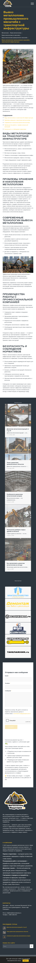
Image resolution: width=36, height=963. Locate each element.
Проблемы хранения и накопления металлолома (17, 120)
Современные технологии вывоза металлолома (17, 122)
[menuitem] (31, 3)
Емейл (7, 676)
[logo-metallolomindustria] (15, 3)
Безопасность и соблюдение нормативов (15, 129)
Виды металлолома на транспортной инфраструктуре (18, 118)
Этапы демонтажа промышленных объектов (17, 931)
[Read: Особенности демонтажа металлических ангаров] (4, 936)
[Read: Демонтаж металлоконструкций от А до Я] (4, 928)
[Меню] (31, 3)
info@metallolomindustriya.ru (14, 913)
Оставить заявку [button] (7, 884)
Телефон (7, 683)
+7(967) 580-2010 (12, 914)
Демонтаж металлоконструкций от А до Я (17, 927)
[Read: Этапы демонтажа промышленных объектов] (4, 932)
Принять (25, 960)
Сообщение (8, 691)
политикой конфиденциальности (21, 713)
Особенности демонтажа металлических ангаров (18, 935)
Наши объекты (15, 884)
